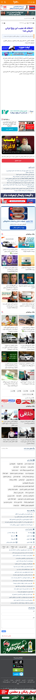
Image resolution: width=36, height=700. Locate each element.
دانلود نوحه (18, 496)
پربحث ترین (3, 547)
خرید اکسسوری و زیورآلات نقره (27, 470)
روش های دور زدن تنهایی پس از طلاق (23, 514)
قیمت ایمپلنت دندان (29, 464)
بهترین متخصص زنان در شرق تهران (26, 499)
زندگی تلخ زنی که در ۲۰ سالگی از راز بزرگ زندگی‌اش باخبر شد (18, 522)
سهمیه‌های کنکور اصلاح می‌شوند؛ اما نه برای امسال (23, 580)
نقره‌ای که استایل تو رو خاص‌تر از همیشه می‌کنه (23, 176)
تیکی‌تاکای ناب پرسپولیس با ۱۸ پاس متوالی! (23, 564)
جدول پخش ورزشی (10, 542)
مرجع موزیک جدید (29, 473)
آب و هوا (13, 536)
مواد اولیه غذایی (16, 477)
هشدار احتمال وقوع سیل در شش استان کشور (24, 572)
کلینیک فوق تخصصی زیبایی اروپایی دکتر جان (24, 486)
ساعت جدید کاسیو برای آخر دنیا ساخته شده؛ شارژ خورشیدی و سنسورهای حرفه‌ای (20, 171)
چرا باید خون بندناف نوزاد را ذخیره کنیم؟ (25, 174)
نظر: (33, 618)
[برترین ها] (16, 2)
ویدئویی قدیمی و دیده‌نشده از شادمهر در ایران (23, 600)
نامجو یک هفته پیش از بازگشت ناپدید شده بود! (23, 567)
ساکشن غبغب (31, 467)
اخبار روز (24, 680)
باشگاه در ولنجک (13, 480)
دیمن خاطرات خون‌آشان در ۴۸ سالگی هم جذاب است (21, 578)
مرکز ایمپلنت (16, 505)
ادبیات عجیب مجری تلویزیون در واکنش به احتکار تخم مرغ (20, 550)
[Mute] (22, 130)
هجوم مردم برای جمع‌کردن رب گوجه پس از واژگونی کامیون (20, 597)
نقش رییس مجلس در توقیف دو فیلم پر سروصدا (22, 583)
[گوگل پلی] (18, 666)
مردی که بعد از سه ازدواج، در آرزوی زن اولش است (21, 525)
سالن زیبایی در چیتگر (18, 493)
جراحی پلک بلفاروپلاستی (28, 483)
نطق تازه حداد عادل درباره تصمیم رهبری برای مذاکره (22, 553)
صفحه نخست (30, 680)
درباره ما (12, 680)
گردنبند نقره (16, 467)
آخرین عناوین (30, 547)
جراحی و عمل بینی (8, 502)
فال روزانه (13, 539)
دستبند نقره (23, 467)
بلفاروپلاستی (12, 464)
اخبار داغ (22, 547)
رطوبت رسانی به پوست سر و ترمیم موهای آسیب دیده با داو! (20, 183)
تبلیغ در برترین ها (22, 682)
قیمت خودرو (29, 536)
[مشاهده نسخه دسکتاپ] (2, 2)
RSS (18, 684)
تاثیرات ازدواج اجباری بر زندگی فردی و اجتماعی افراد (20, 519)
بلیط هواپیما (20, 464)
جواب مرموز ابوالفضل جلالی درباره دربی (24, 569)
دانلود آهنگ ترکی (12, 499)
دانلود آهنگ (5, 473)
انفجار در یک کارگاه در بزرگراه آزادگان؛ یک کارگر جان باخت (22, 603)
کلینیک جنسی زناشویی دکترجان (27, 489)
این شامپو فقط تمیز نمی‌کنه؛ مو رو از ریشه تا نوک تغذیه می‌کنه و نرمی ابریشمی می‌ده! (18, 185)
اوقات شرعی (29, 542)
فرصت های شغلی (30, 682)
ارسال (3, 631)
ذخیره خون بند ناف (29, 493)
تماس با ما (6, 680)
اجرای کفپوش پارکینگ (29, 502)
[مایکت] (18, 674)
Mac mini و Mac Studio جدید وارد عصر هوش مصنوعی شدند (19, 178)
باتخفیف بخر (9, 129)
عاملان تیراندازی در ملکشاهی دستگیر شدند (24, 558)
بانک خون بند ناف (18, 502)
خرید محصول (18, 161)
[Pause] (20, 130)
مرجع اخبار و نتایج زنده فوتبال (16, 473)
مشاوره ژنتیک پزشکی (13, 489)
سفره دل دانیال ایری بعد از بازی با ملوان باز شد (23, 589)
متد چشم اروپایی (30, 480)
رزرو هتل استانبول (7, 477)
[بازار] (18, 670)
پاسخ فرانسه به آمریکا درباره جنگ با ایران (24, 561)
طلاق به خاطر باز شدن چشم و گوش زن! (23, 517)
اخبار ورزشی (18, 680)
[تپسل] (2, 119)
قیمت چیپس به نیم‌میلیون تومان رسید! (25, 592)
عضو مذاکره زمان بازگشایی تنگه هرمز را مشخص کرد (22, 594)
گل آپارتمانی (21, 480)
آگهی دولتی (14, 682)
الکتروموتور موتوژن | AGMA (27, 505)
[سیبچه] (18, 662)
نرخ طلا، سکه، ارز (11, 533)
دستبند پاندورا (15, 470)
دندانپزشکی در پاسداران (28, 496)
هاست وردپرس (11, 496)
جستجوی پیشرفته (6, 682)
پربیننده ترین (12, 547)
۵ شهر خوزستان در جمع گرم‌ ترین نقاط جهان (24, 586)
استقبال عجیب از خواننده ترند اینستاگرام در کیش (22, 555)
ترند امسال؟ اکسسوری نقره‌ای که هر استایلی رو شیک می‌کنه (20, 181)
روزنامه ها (30, 533)
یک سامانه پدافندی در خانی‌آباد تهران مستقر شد (22, 575)
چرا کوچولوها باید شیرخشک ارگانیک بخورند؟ (24, 190)
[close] (1, 689)
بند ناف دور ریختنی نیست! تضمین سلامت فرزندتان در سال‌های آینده (19, 188)
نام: (33, 611)
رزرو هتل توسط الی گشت (28, 477)
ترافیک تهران (29, 539)
